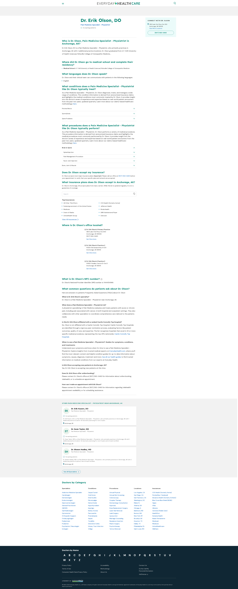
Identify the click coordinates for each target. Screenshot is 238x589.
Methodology (105, 569)
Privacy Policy (66, 565)
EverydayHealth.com (117, 351)
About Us (103, 572)
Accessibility (104, 565)
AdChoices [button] (142, 574)
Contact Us (143, 565)
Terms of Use (66, 569)
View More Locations (155, 28)
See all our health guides (111, 357)
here (74, 104)
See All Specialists (70, 472)
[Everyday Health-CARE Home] (118, 3)
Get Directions (91, 239)
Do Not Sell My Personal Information (146, 570)
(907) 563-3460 (124, 176)
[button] (174, 3)
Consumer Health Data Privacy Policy (74, 572)
